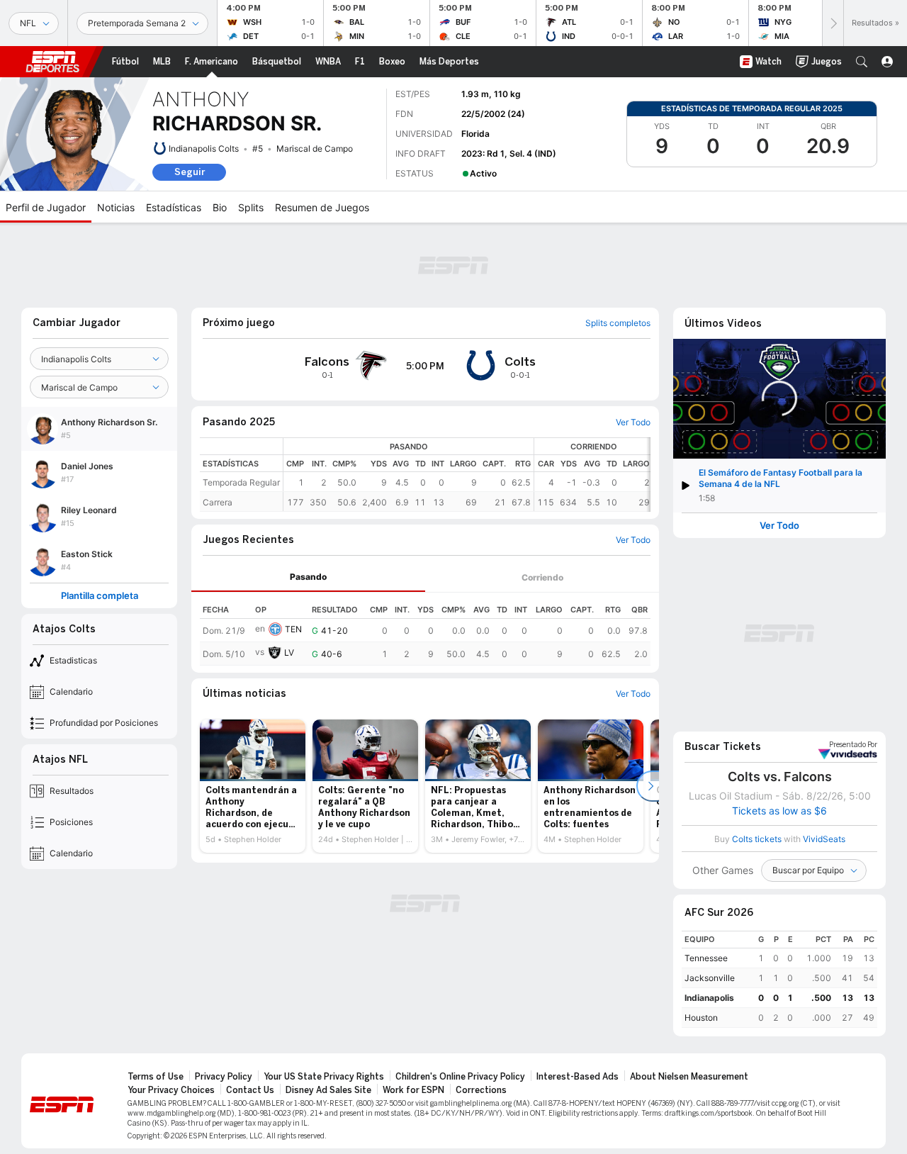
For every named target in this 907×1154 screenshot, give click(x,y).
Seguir (189, 172)
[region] (466, 474)
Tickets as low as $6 (779, 811)
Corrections (481, 1090)
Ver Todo (779, 525)
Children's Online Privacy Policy (460, 1077)
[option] (252, 786)
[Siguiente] (832, 23)
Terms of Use (156, 1077)
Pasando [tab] (308, 576)
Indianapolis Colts (204, 148)
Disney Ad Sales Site (328, 1090)
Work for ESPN (413, 1090)
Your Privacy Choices (171, 1090)
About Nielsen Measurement (689, 1077)
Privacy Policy (223, 1077)
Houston (701, 1017)
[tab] (308, 577)
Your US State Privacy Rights (324, 1077)
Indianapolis (709, 997)
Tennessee (706, 958)
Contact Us (250, 1090)
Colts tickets (757, 839)
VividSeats (853, 745)
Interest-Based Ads (577, 1077)
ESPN (52, 61)
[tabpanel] (425, 629)
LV (289, 652)
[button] (861, 61)
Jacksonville (710, 978)
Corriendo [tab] (542, 577)
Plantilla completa (99, 595)
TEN (293, 629)
